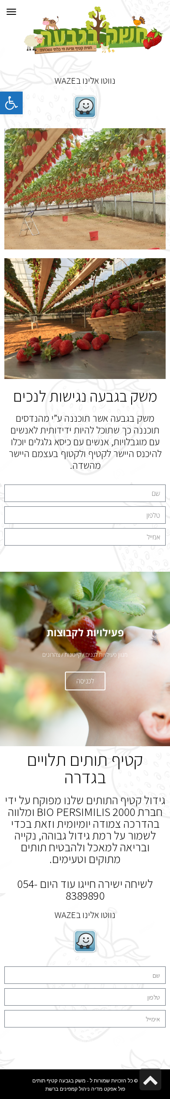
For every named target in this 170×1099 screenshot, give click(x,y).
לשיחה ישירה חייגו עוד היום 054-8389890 (85, 889)
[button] (11, 103)
